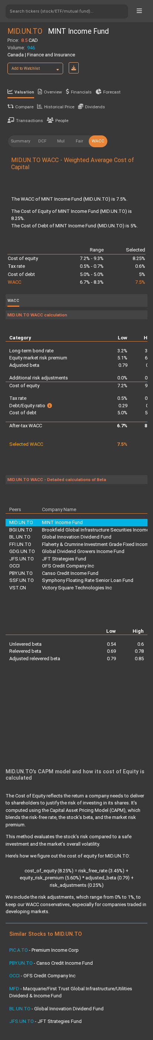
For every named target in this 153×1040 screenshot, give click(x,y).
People (61, 120)
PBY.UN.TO (21, 573)
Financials (81, 92)
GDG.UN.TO (22, 551)
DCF (42, 141)
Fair (79, 141)
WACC (98, 141)
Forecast (112, 92)
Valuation (24, 92)
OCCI (14, 566)
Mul (61, 141)
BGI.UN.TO (20, 530)
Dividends (95, 106)
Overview (53, 92)
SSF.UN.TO (21, 580)
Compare (24, 106)
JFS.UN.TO (21, 559)
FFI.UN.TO (20, 544)
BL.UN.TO (19, 537)
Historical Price (59, 106)
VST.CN (17, 587)
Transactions (29, 120)
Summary (20, 141)
